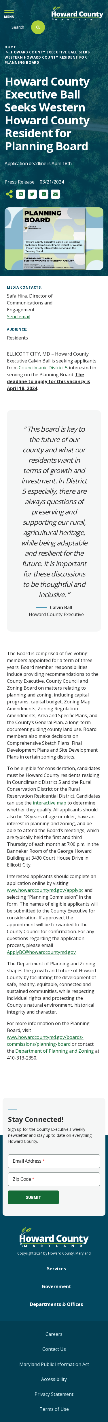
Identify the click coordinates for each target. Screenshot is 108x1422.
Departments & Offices (56, 1304)
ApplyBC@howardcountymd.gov (41, 952)
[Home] (77, 13)
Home (10, 47)
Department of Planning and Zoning (54, 1051)
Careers (54, 1334)
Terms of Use (54, 1409)
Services (56, 1268)
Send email (18, 316)
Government (56, 1286)
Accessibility (54, 1379)
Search (18, 27)
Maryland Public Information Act (54, 1364)
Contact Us (54, 1349)
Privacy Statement (54, 1394)
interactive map (49, 803)
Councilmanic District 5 (43, 367)
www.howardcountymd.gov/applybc (45, 890)
